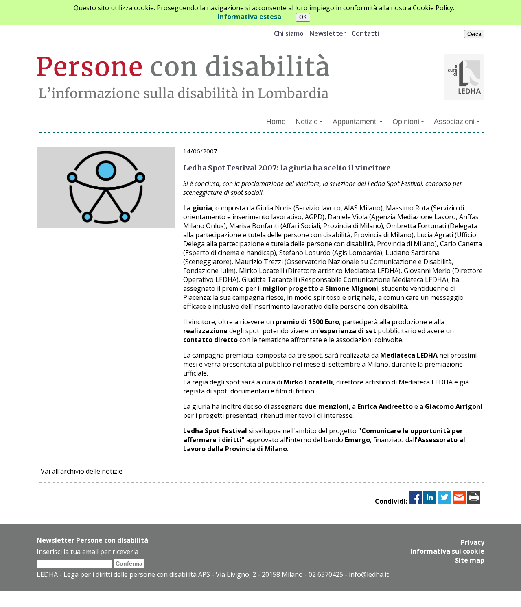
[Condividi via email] (459, 501)
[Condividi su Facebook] (415, 501)
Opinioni (405, 122)
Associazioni (454, 122)
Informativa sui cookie (447, 551)
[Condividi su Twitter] (444, 501)
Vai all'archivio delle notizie (82, 471)
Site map (469, 560)
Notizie (307, 122)
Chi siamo (289, 33)
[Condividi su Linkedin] (429, 501)
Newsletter (327, 33)
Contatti (365, 33)
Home (276, 122)
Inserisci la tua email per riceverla (87, 551)
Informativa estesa (249, 16)
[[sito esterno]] (464, 97)
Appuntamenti (355, 122)
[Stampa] (473, 501)
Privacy (472, 542)
